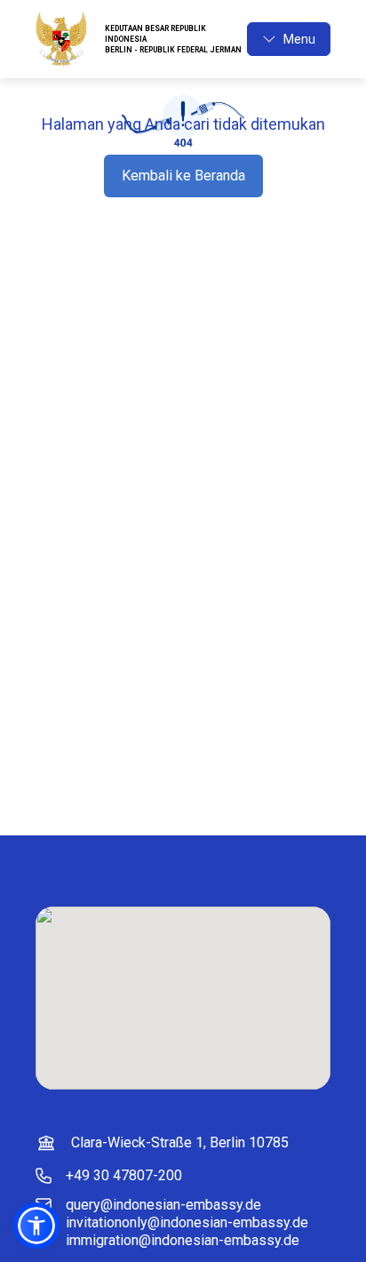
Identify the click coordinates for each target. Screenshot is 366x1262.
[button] (36, 1225)
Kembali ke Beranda (183, 175)
